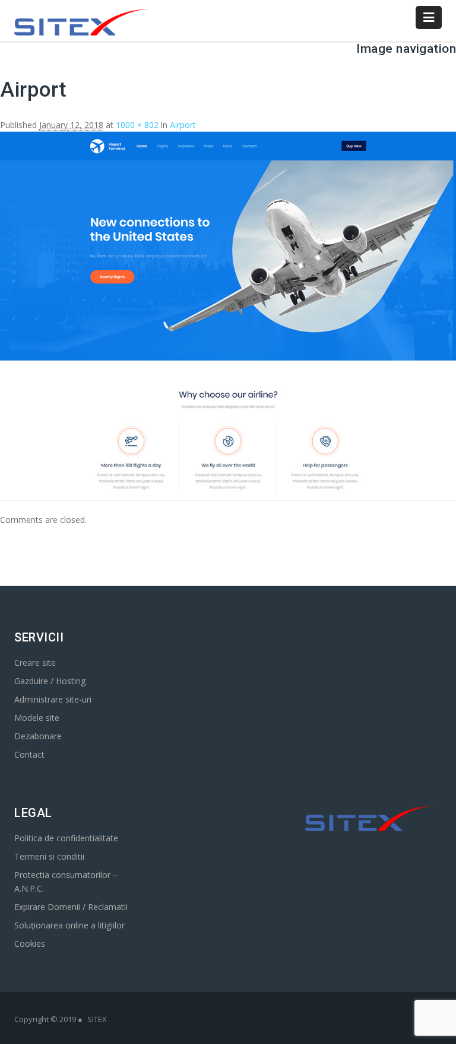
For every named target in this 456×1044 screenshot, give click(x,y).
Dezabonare (38, 736)
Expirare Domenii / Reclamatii (71, 906)
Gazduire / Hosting (50, 681)
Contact (29, 754)
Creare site (35, 662)
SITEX (97, 1019)
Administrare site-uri (52, 699)
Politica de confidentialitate (66, 838)
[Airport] (228, 493)
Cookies (29, 943)
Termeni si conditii (49, 856)
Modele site (36, 717)
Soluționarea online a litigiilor (69, 925)
